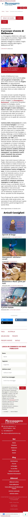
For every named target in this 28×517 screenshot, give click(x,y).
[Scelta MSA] (2, 4)
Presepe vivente (6, 340)
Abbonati (14, 478)
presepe (15, 336)
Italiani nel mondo (8, 18)
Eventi (7, 11)
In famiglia (14, 466)
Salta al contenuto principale (8, 1)
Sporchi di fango (9, 234)
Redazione (14, 448)
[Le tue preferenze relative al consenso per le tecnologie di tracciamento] (25, 514)
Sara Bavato (14, 261)
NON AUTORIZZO (14, 411)
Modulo (15, 506)
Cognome (5, 361)
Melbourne (5, 336)
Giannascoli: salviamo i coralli (11, 258)
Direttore (14, 445)
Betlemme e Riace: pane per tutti (13, 282)
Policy (12, 506)
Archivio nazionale (14, 491)
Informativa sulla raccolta (5, 515)
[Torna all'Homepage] (12, 4)
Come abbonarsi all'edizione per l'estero (14, 487)
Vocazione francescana (14, 473)
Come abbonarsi (14, 484)
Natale (17, 340)
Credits (10, 502)
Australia (11, 332)
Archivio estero (14, 493)
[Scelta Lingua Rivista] (25, 8)
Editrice (14, 450)
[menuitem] (14, 445)
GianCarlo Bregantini (17, 285)
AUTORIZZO (6, 411)
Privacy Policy (16, 502)
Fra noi (14, 463)
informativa (12, 399)
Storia (14, 443)
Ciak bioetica (14, 461)
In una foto (14, 468)
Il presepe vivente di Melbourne (16, 11)
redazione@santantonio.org (11, 433)
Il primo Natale (7, 307)
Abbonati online (14, 482)
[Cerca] (22, 8)
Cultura (19, 18)
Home (3, 11)
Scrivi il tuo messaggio (8, 377)
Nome (4, 353)
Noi (14, 439)
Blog (14, 457)
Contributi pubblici (14, 509)
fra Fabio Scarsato (17, 237)
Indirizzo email (6, 369)
